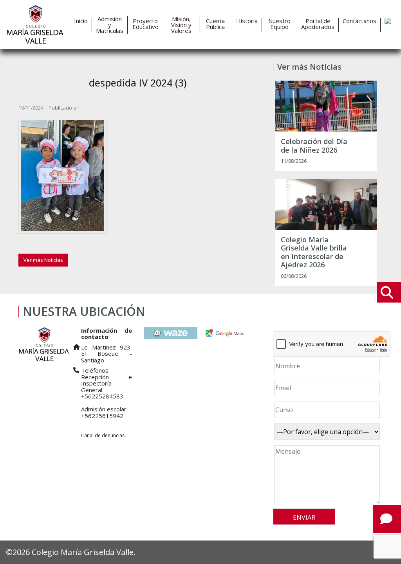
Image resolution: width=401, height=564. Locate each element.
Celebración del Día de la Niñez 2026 (314, 145)
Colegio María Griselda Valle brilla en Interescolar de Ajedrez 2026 (314, 252)
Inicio (81, 21)
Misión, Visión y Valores (181, 25)
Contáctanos (359, 21)
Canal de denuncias (103, 435)
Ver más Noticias (43, 259)
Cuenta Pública (215, 24)
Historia (247, 21)
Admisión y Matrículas (109, 25)
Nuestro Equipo (279, 24)
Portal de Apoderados (317, 24)
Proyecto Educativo (145, 24)
